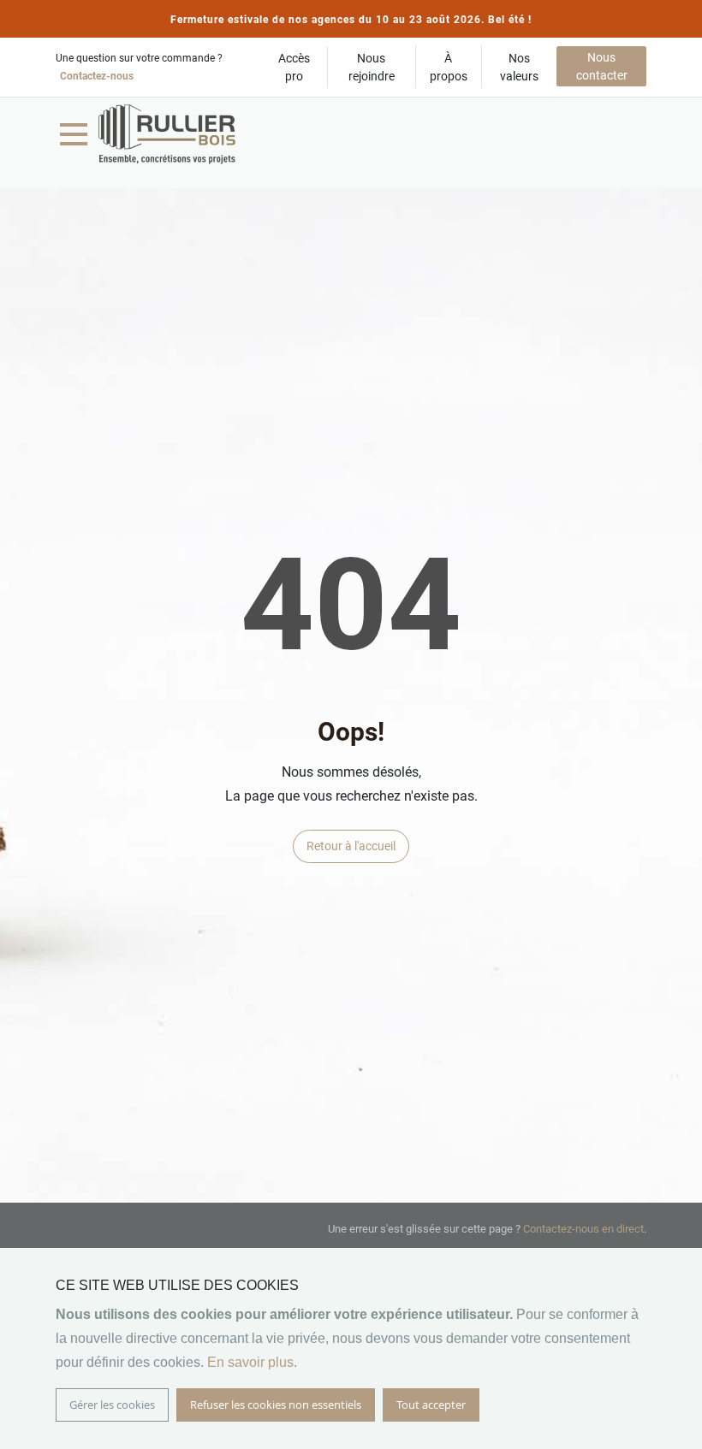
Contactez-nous (97, 76)
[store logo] (166, 134)
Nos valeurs (519, 67)
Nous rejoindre (371, 67)
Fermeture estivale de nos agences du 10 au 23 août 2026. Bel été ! (351, 20)
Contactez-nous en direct (583, 1228)
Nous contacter (602, 66)
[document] (351, 1348)
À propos (448, 67)
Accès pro (294, 67)
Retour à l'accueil (351, 846)
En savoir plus (250, 1362)
